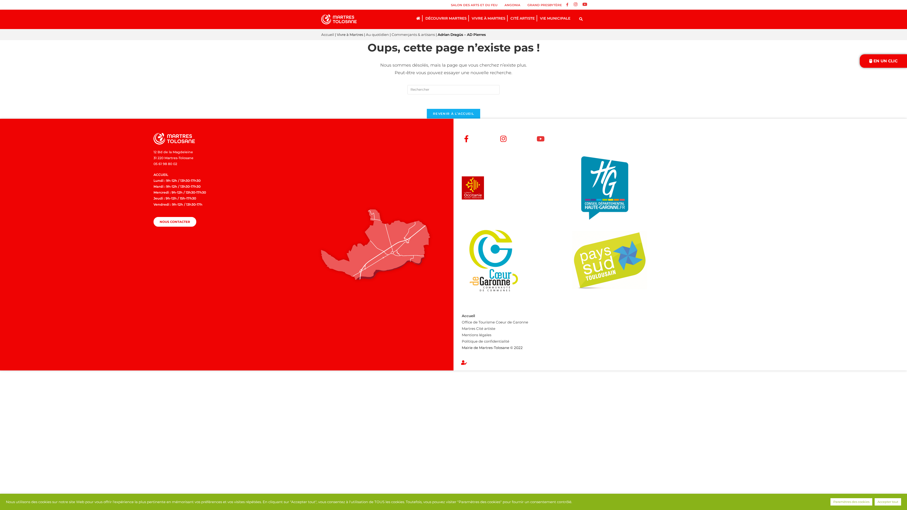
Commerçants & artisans (413, 34)
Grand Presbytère (544, 5)
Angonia (512, 5)
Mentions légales (476, 335)
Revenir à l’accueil (453, 113)
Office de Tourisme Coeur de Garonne (495, 322)
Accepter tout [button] (887, 502)
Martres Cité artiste (478, 328)
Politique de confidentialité (485, 341)
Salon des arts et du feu (474, 5)
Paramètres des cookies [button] (851, 502)
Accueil (327, 34)
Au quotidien (377, 34)
